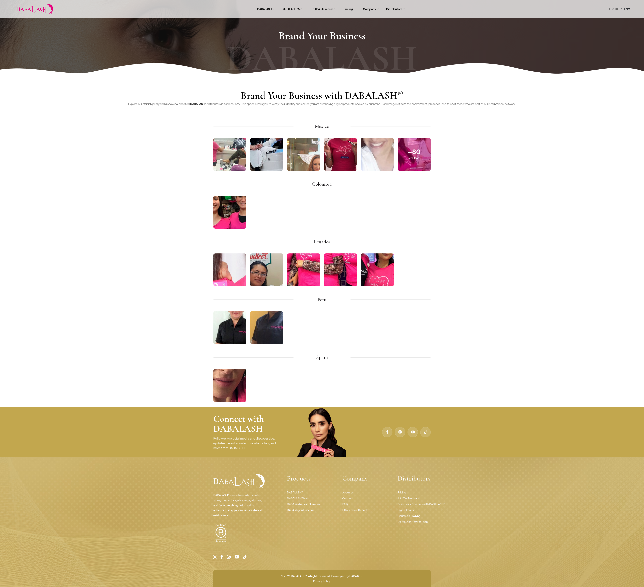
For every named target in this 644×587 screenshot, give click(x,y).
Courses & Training (409, 516)
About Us (348, 492)
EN (626, 8)
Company (369, 9)
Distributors (394, 9)
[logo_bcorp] (220, 533)
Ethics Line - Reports (355, 510)
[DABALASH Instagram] (400, 432)
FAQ (345, 504)
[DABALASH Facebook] (387, 432)
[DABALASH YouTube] (413, 432)
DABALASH (264, 9)
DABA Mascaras (323, 9)
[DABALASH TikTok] (425, 432)
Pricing (348, 9)
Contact (347, 498)
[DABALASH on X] (215, 556)
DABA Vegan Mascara (300, 510)
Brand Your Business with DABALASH (421, 504)
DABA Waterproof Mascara (303, 504)
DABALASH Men (292, 9)
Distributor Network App (413, 522)
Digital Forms (406, 510)
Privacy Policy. (322, 581)
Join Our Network (408, 498)
